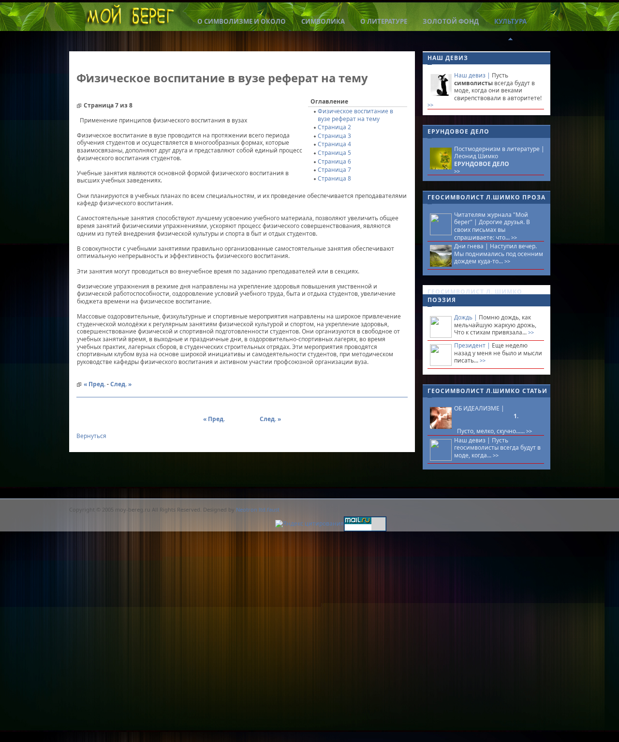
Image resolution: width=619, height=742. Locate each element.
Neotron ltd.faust (258, 509)
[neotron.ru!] (309, 526)
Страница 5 (334, 153)
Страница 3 (334, 136)
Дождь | (466, 317)
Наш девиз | (473, 75)
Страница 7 (334, 170)
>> (430, 104)
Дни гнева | (472, 246)
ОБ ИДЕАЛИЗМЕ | (479, 408)
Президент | (473, 345)
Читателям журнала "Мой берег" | (491, 219)
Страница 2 (334, 127)
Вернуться (91, 436)
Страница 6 (334, 161)
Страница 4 (334, 144)
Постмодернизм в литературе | (499, 149)
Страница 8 (334, 178)
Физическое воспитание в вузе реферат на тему (355, 115)
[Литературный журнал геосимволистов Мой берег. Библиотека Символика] (129, 18)
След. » (121, 384)
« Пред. (94, 384)
